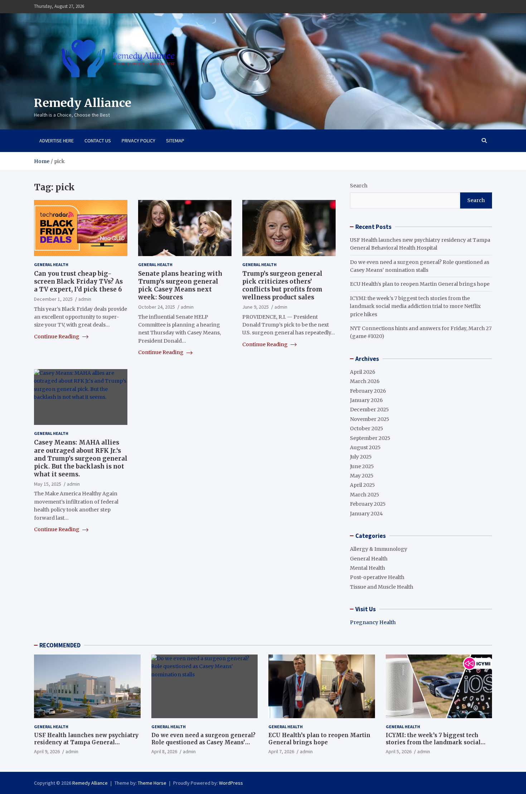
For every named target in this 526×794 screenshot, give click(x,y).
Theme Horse (152, 783)
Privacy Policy (138, 140)
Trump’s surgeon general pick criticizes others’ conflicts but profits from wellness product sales (282, 285)
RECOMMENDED (60, 645)
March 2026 (365, 381)
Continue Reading (57, 336)
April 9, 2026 (47, 751)
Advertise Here (56, 140)
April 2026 (362, 372)
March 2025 (364, 494)
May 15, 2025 (47, 484)
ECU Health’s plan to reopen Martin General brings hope (420, 284)
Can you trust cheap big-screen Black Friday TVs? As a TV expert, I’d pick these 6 (78, 281)
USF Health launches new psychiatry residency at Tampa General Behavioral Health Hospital (86, 742)
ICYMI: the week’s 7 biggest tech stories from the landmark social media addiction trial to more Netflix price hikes (415, 306)
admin (84, 299)
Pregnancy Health (373, 622)
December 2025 (369, 409)
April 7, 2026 (281, 751)
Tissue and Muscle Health (381, 587)
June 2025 (362, 466)
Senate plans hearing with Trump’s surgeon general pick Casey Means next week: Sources (180, 285)
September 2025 (370, 438)
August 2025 (365, 447)
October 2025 (366, 428)
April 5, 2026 (398, 751)
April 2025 (362, 485)
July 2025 (361, 457)
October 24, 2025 (156, 307)
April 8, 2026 (164, 751)
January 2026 (366, 400)
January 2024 (366, 513)
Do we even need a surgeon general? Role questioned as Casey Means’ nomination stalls (203, 742)
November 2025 (369, 419)
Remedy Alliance (82, 103)
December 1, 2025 (53, 299)
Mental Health (367, 568)
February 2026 (368, 391)
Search (358, 185)
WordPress (231, 783)
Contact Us (97, 140)
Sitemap (175, 140)
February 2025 (368, 504)
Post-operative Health (377, 577)
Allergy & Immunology (378, 549)
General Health (51, 264)
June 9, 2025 (255, 307)
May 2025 (362, 475)
